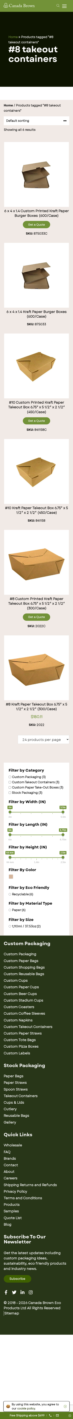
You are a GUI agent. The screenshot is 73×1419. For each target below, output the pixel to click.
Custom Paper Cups (21, 987)
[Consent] (70, 1416)
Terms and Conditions (23, 1198)
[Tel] (50, 1415)
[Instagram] (30, 1292)
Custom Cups (16, 980)
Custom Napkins (18, 1020)
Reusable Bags (16, 1115)
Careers (10, 1178)
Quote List (13, 1218)
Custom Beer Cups (20, 993)
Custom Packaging (20, 954)
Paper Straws (15, 1082)
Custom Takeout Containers (28, 1026)
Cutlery (10, 1109)
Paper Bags (13, 1076)
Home (13, 37)
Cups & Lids (14, 1102)
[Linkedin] (22, 1292)
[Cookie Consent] (64, 1406)
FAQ (7, 1152)
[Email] (57, 1415)
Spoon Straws (16, 1089)
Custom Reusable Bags (24, 974)
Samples (11, 1211)
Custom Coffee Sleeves (24, 1013)
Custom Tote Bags (20, 1040)
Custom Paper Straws (23, 1033)
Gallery (10, 1122)
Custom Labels (17, 1053)
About (9, 1171)
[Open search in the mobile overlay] (57, 5)
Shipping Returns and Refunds (30, 1185)
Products (12, 1204)
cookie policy (26, 1408)
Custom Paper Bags (21, 960)
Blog (7, 1224)
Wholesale (13, 1145)
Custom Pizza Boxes (21, 1046)
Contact (11, 1165)
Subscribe (17, 1279)
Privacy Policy (15, 1191)
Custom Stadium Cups (23, 1000)
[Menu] (65, 6)
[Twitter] (14, 1292)
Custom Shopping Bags (24, 967)
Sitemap (11, 1313)
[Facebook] (6, 1292)
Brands (10, 1158)
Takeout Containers (21, 1096)
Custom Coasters (19, 1007)
